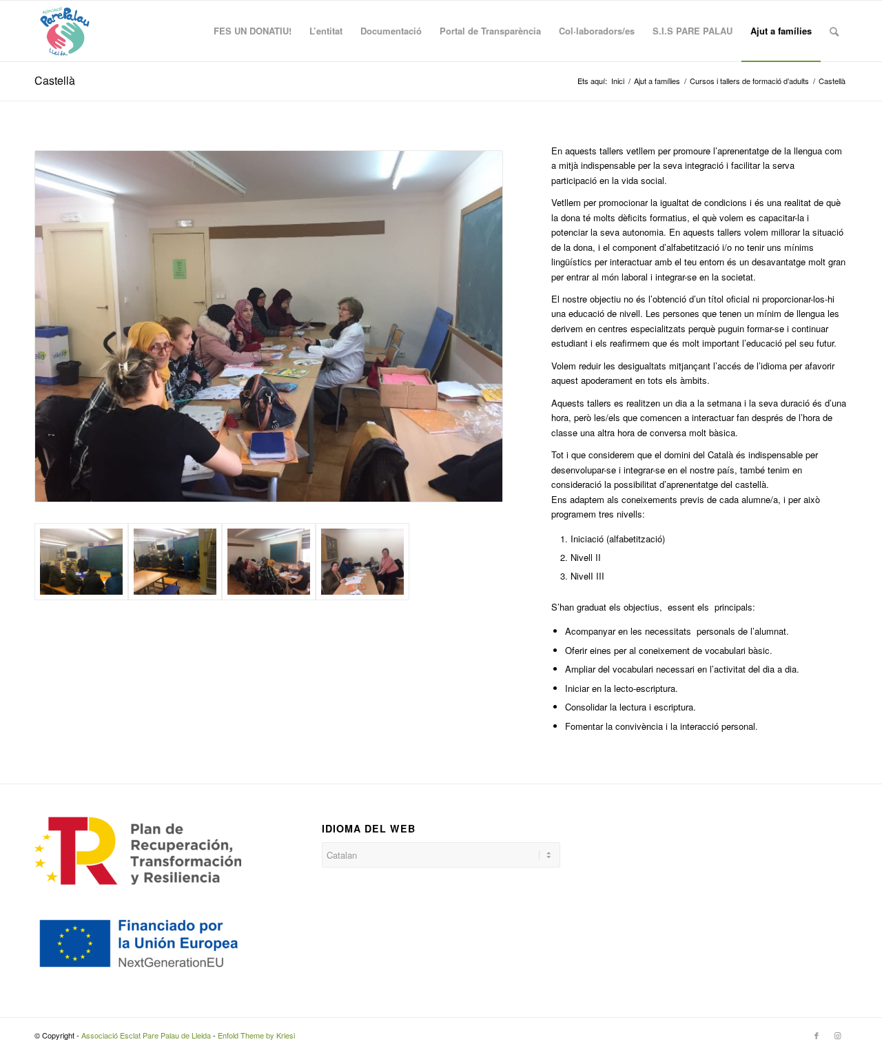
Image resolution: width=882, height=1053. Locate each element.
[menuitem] (252, 31)
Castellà (54, 80)
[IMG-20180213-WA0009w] (362, 562)
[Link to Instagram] (837, 1035)
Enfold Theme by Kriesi (256, 1035)
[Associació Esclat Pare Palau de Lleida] (64, 31)
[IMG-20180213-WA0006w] (175, 562)
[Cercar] (834, 31)
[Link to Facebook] (816, 1035)
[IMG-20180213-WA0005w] (81, 562)
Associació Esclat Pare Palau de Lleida (146, 1035)
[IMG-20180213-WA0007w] (269, 562)
